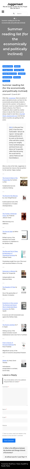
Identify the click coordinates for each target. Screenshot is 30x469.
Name (4, 409)
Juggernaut (15, 4)
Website (4, 425)
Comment (5, 387)
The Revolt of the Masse (9, 196)
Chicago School (7, 70)
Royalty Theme (5, 466)
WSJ (11, 127)
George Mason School (9, 73)
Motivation (17, 77)
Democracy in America (9, 271)
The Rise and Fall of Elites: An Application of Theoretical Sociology (10, 253)
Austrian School (7, 66)
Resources (6, 81)
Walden (4, 360)
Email (4, 417)
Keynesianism (7, 77)
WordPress (12, 464)
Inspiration (22, 73)
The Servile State (7, 231)
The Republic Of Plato (8, 287)
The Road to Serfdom (8, 325)
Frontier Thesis (19, 70)
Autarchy (17, 66)
